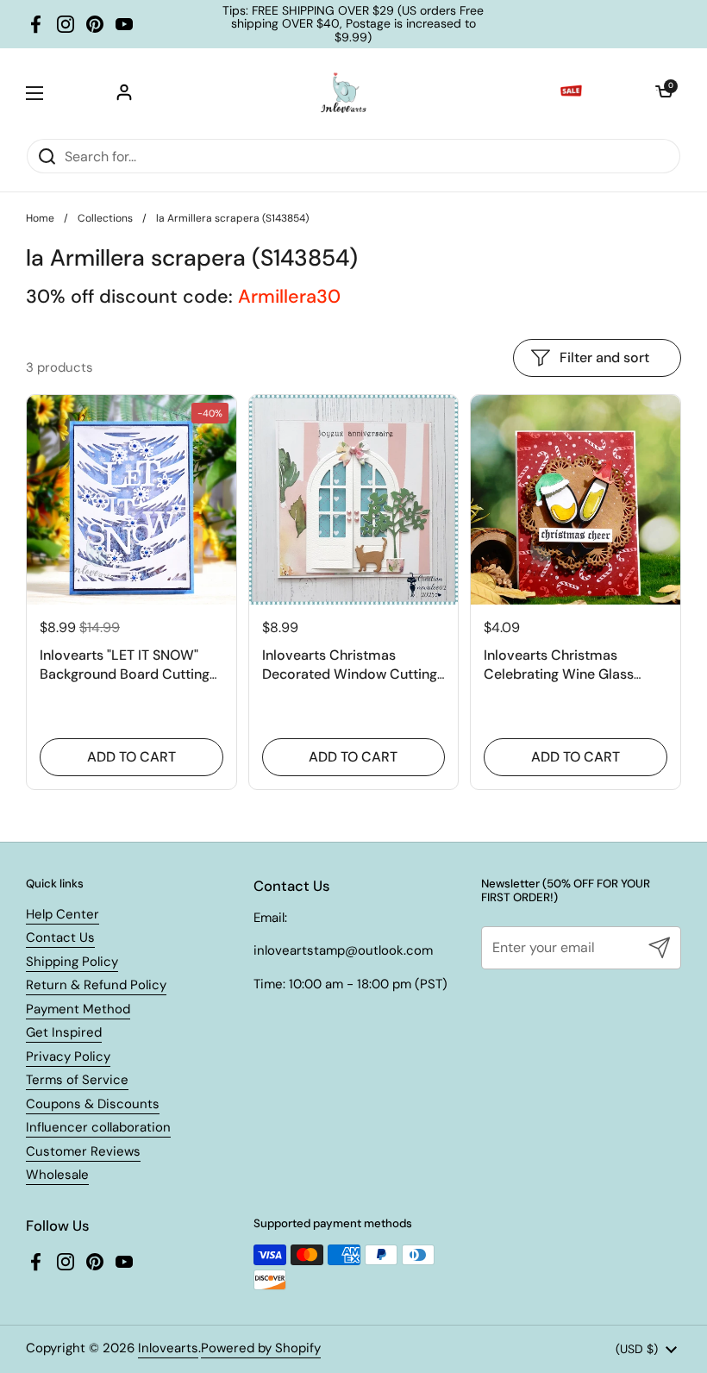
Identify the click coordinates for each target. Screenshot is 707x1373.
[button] (664, 93)
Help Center (62, 914)
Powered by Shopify (261, 1348)
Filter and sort (604, 357)
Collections (105, 218)
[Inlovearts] (343, 93)
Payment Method (78, 1009)
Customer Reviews (83, 1151)
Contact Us (60, 937)
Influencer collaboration (98, 1127)
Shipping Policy (72, 961)
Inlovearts (168, 1348)
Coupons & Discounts (93, 1104)
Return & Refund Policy (96, 985)
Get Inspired (64, 1032)
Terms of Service (77, 1079)
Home (40, 218)
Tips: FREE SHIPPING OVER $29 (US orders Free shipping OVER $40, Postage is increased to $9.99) (353, 24)
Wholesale (57, 1174)
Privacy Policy (68, 1056)
